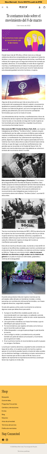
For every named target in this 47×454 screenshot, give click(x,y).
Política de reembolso (9, 428)
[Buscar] (7, 7)
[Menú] (2, 7)
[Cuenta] (39, 7)
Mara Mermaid (19, 447)
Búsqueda (5, 397)
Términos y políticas (24, 451)
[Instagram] (7, 439)
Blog (3, 414)
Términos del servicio (9, 425)
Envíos (4, 411)
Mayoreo (5, 418)
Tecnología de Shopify (30, 447)
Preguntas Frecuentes (9, 404)
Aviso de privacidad (8, 421)
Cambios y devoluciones (10, 408)
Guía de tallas (6, 401)
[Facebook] (3, 439)
